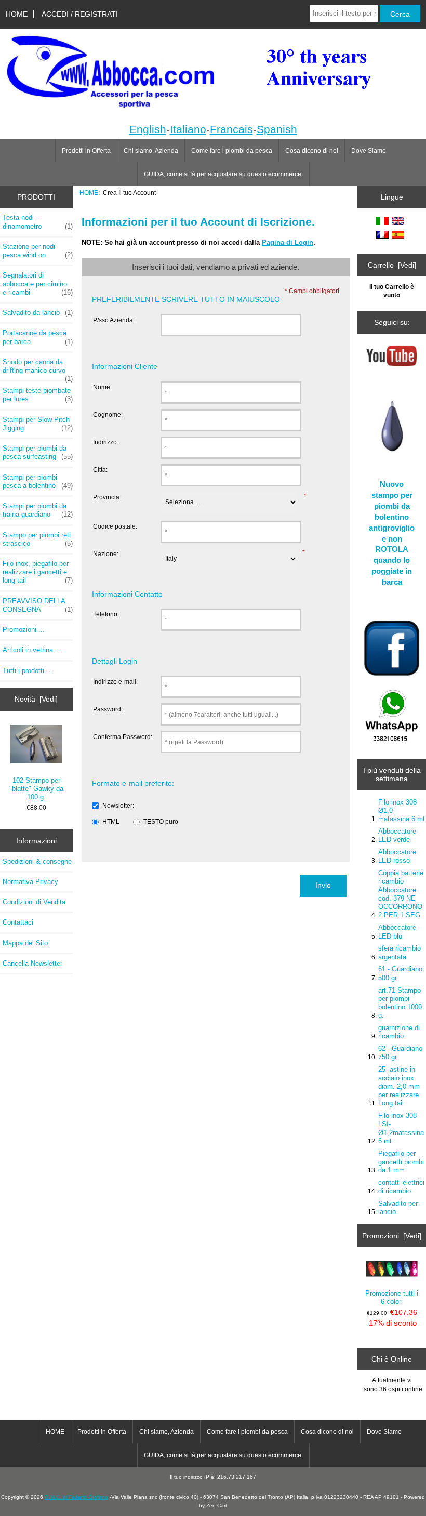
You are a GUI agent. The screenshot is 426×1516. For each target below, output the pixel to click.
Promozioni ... (24, 630)
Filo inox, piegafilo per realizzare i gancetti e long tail (38, 572)
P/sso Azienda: (114, 320)
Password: (108, 709)
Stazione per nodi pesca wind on (38, 251)
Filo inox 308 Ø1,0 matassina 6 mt (401, 810)
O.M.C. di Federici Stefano (76, 1497)
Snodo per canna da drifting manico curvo (38, 369)
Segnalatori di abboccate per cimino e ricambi (38, 283)
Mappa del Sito (25, 943)
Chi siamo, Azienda (151, 150)
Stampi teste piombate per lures (38, 395)
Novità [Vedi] (36, 699)
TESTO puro (160, 821)
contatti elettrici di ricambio (401, 1187)
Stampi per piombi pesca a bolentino (38, 481)
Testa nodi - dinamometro (38, 222)
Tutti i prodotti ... (27, 671)
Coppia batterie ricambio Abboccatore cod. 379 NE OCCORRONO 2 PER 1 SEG (400, 894)
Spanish (277, 129)
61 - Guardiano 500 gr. (400, 973)
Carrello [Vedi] (392, 265)
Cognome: (108, 414)
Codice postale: (115, 526)
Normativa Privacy (30, 882)
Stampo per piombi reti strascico (38, 539)
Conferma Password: (122, 736)
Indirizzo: (105, 442)
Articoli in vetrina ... (32, 650)
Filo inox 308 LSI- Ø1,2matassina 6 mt (401, 1128)
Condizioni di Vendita (34, 902)
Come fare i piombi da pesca (231, 150)
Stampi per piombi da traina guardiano (38, 510)
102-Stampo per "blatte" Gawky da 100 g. (36, 788)
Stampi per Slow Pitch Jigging (38, 424)
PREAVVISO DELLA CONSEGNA (38, 605)
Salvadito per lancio (398, 1207)
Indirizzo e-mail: (115, 681)
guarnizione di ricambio (399, 1032)
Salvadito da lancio (38, 313)
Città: (100, 469)
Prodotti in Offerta (86, 150)
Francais (231, 129)
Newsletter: (118, 805)
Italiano (188, 129)
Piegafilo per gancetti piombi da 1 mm (401, 1162)
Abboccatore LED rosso (397, 856)
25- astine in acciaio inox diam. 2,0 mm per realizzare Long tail (399, 1086)
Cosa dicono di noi (311, 150)
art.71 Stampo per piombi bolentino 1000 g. (400, 1003)
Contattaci (18, 922)
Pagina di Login (287, 242)
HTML (110, 821)
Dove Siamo (368, 150)
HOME (17, 14)
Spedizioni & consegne (37, 861)
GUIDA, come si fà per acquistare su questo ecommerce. (223, 174)
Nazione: (105, 553)
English (147, 129)
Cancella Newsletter (32, 963)
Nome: (102, 387)
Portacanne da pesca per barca (38, 337)
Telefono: (106, 614)
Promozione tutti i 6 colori (391, 1297)
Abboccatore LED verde (397, 835)
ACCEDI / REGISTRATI (80, 14)
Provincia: (107, 497)
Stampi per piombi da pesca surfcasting (38, 452)
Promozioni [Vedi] (391, 1236)
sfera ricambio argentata (399, 952)
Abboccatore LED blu (397, 932)
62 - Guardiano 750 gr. (400, 1053)
